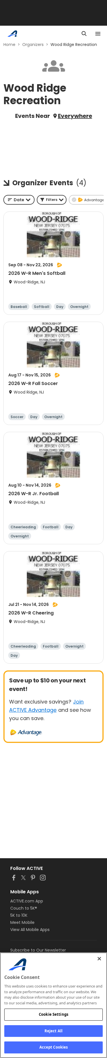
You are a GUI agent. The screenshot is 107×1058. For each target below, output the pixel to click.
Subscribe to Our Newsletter (38, 950)
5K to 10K (18, 915)
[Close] (99, 958)
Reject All (53, 1030)
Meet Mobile (22, 922)
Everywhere (75, 116)
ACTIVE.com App (26, 901)
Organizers (33, 44)
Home (9, 44)
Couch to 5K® (23, 908)
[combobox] (19, 200)
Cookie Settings (53, 1014)
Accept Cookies (53, 1047)
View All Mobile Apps (30, 929)
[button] (51, 200)
